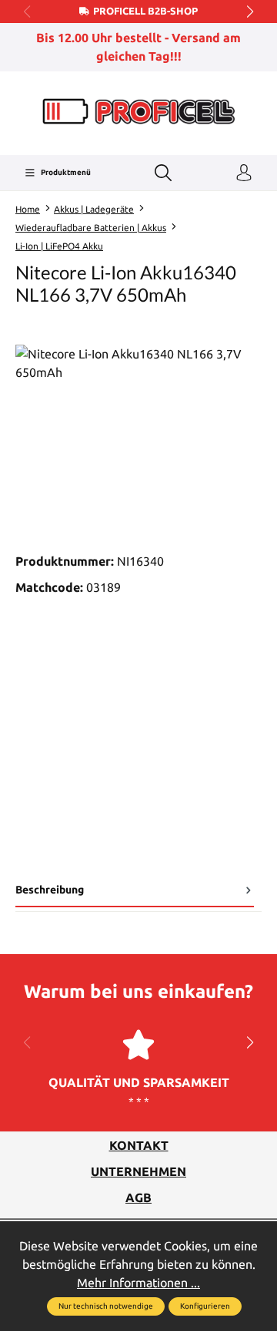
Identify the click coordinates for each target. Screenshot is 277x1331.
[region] (138, 431)
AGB (138, 1197)
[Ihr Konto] (243, 173)
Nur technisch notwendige (105, 1306)
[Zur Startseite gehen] (138, 111)
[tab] (134, 892)
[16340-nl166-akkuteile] (138, 431)
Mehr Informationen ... (138, 1283)
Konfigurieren (205, 1306)
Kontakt (139, 1145)
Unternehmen (138, 1171)
